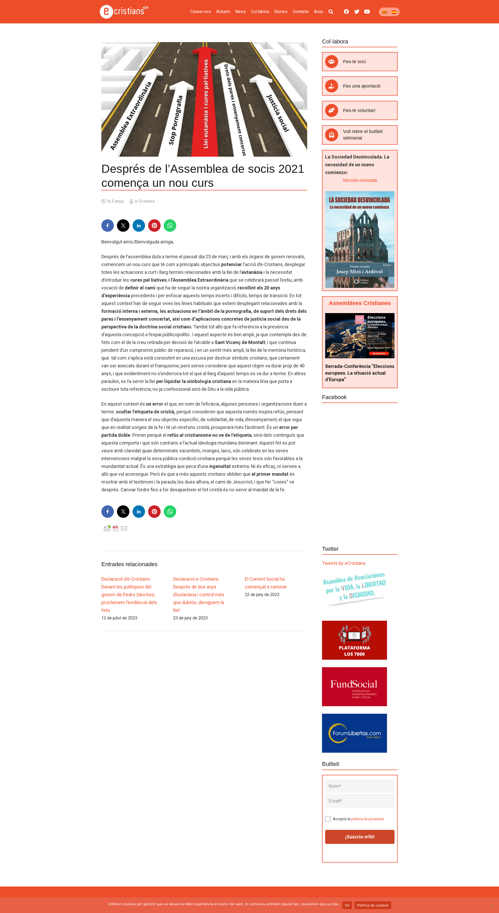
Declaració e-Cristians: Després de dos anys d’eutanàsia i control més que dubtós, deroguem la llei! (198, 594)
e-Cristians (145, 201)
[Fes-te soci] (334, 61)
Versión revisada (360, 180)
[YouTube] (367, 11)
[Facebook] (346, 11)
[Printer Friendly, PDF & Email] (115, 528)
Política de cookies (373, 905)
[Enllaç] (124, 12)
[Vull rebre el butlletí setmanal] (334, 134)
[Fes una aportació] (334, 86)
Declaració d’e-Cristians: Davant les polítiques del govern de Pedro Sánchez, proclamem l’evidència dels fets (129, 594)
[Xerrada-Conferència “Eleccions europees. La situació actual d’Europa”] (360, 317)
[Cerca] (331, 11)
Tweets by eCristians (344, 563)
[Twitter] (357, 11)
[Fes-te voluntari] (334, 110)
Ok (347, 905)
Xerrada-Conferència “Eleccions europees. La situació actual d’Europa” (359, 372)
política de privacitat (367, 819)
